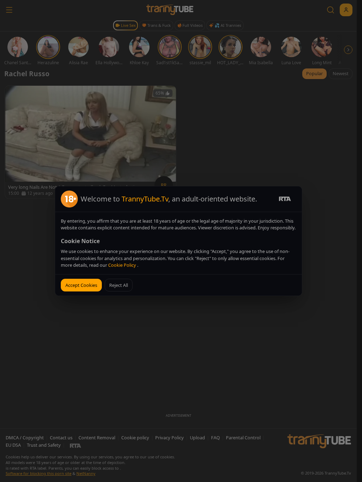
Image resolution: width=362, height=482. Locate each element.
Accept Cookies (81, 285)
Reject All (118, 285)
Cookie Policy (122, 265)
